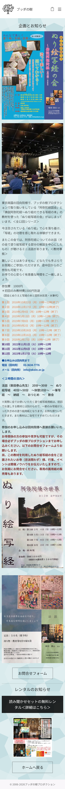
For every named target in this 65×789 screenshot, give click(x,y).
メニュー (59, 9)
